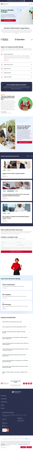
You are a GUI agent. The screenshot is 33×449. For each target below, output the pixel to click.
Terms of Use (19, 247)
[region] (16, 444)
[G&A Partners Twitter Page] (26, 383)
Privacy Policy (13, 247)
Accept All (23, 447)
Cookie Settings (3, 447)
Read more (4, 176)
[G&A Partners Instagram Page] (29, 383)
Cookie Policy (20, 444)
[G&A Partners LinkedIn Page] (31, 383)
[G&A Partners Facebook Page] (24, 383)
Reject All (29, 447)
